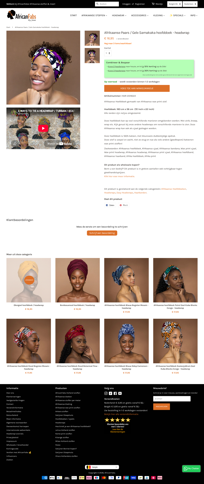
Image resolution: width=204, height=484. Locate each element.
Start (73, 15)
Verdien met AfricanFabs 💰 (18, 452)
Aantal (107, 48)
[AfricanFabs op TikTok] (110, 394)
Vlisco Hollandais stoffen (66, 456)
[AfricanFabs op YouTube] (120, 394)
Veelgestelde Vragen (15, 400)
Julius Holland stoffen (65, 430)
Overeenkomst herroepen (17, 426)
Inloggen (126, 4)
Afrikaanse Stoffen (94, 15)
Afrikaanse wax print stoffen (67, 408)
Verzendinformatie (14, 408)
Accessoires (139, 15)
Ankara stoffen (61, 411)
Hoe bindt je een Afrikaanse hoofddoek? (73, 426)
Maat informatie (13, 419)
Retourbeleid (12, 415)
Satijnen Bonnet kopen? (66, 449)
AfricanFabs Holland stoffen (67, 393)
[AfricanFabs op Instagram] (106, 394)
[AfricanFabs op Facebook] (115, 394)
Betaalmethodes (13, 411)
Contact (9, 404)
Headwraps (110, 192)
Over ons (10, 393)
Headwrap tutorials (14, 434)
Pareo (57, 445)
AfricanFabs (110, 473)
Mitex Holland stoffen (65, 441)
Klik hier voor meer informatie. (119, 176)
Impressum (11, 441)
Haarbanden (140, 192)
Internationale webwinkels (18, 430)
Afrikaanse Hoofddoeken (173, 189)
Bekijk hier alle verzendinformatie (121, 414)
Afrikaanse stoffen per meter (68, 400)
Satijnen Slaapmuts (64, 415)
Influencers (11, 456)
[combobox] (107, 4)
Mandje (159, 4)
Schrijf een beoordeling (102, 233)
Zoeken (9, 460)
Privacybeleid (12, 437)
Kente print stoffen (63, 434)
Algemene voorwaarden (16, 422)
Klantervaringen (13, 396)
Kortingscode (12, 449)
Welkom (10, 4)
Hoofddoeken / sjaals (64, 419)
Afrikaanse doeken (63, 396)
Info (193, 15)
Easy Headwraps (125, 192)
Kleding (158, 15)
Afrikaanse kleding (63, 404)
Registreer (140, 4)
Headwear (118, 15)
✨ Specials (177, 15)
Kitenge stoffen (62, 437)
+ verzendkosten (122, 39)
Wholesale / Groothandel (17, 445)
